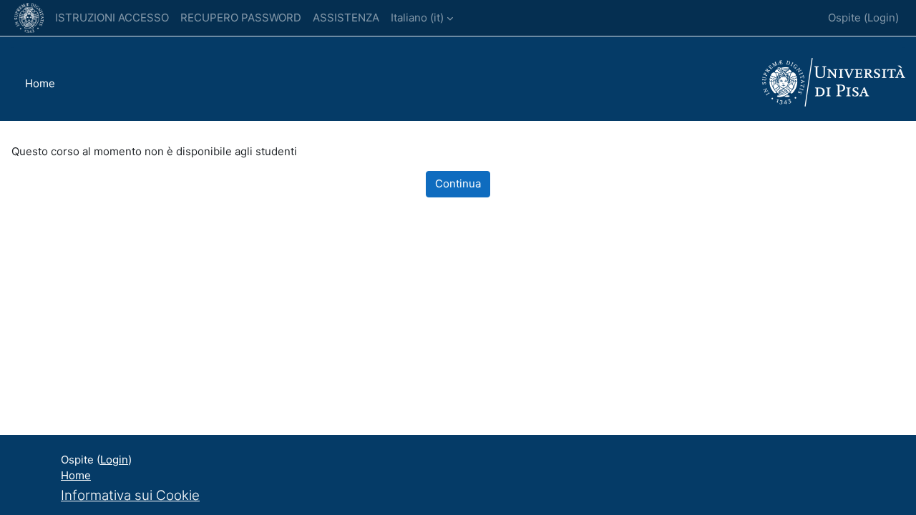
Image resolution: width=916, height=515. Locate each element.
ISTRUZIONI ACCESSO (112, 17)
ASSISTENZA (346, 17)
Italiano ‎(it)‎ (417, 17)
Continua (458, 183)
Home (40, 83)
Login (881, 17)
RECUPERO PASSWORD (240, 17)
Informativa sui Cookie (130, 495)
